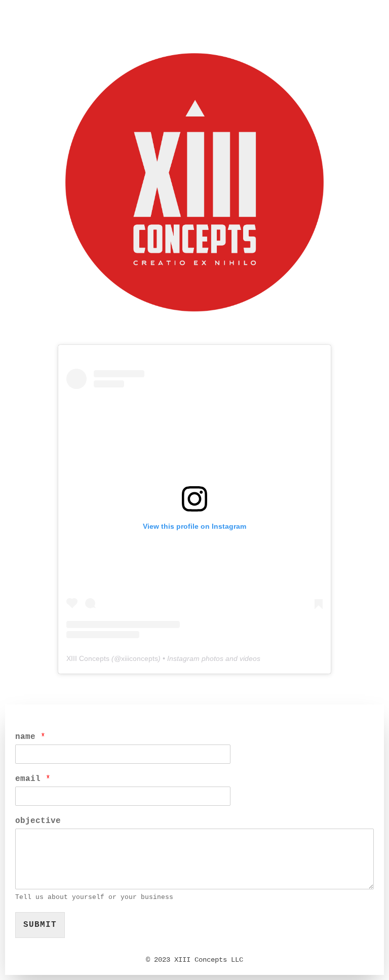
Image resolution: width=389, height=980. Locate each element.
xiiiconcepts (139, 658)
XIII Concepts (87, 658)
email (33, 778)
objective (38, 821)
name (30, 736)
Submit (40, 924)
